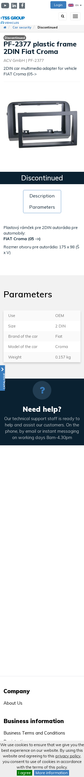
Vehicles (12, 23)
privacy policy (67, 755)
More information (51, 772)
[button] (2, 378)
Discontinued (48, 27)
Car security (22, 27)
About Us (13, 703)
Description (42, 196)
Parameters (42, 207)
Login (58, 5)
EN (77, 5)
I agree (24, 772)
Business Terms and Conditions (34, 733)
